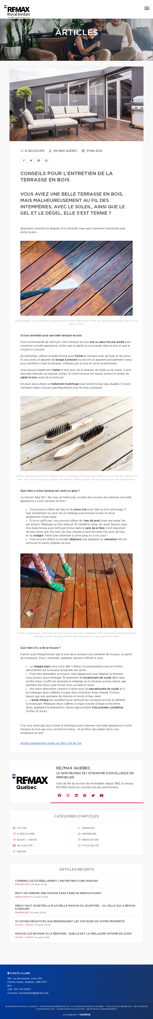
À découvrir (34, 151)
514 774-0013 (22, 989)
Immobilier (88, 834)
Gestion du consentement (101, 1009)
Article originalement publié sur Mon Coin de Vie (50, 743)
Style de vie (90, 845)
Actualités (24, 845)
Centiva (84, 1014)
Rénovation (90, 840)
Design (21, 851)
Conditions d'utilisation (70, 1009)
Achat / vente (26, 840)
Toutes (21, 828)
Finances (88, 828)
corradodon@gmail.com (33, 993)
